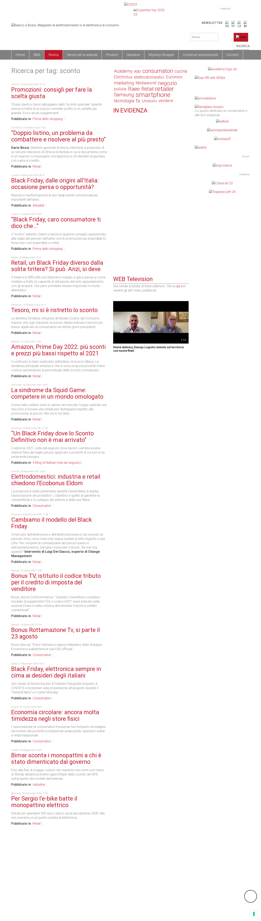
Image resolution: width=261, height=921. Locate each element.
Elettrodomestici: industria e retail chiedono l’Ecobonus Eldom (55, 480)
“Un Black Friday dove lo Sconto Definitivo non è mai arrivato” (52, 436)
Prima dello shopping (48, 119)
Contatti (233, 55)
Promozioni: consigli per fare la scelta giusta (51, 93)
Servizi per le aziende (82, 55)
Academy (123, 71)
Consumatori (42, 506)
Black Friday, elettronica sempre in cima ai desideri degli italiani (56, 672)
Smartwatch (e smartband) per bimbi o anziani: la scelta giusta (149, 247)
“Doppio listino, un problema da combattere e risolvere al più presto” (58, 136)
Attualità (38, 205)
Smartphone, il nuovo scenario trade (140, 120)
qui (178, 286)
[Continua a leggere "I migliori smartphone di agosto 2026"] (115, 189)
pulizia (120, 88)
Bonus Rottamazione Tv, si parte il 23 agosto (55, 633)
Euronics (174, 77)
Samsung (124, 95)
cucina (181, 71)
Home (20, 55)
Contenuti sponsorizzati (200, 55)
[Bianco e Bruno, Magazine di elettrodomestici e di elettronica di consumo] (65, 25)
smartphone (153, 95)
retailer (164, 89)
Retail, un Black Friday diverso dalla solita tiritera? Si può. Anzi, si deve (57, 266)
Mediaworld (146, 83)
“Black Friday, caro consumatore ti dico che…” (56, 222)
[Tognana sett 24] (222, 192)
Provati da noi (129, 139)
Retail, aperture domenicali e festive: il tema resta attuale (150, 220)
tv (138, 101)
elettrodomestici (149, 77)
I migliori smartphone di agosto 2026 (140, 195)
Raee (134, 89)
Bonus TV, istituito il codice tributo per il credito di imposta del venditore (56, 582)
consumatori (157, 71)
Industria (39, 784)
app (137, 71)
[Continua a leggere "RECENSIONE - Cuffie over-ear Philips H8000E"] (115, 138)
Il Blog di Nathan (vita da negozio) (57, 463)
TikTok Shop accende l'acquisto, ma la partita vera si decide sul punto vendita (150, 169)
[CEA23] (130, 4)
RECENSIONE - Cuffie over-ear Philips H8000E (147, 144)
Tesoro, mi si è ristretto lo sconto (54, 310)
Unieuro (149, 100)
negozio (167, 83)
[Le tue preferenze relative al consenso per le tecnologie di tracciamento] (254, 914)
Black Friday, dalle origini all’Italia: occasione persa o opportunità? (55, 183)
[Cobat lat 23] (222, 183)
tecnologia (124, 100)
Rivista (54, 55)
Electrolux (123, 77)
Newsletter (212, 23)
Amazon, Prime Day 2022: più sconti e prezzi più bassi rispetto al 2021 (58, 350)
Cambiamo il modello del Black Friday (51, 523)
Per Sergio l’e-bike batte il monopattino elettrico (44, 802)
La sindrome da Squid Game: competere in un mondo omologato (57, 393)
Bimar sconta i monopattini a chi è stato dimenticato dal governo (56, 758)
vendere (165, 100)
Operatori (133, 55)
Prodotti (112, 55)
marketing (124, 83)
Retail (37, 166)
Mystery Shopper (161, 55)
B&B (36, 55)
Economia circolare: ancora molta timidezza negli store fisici (55, 715)
